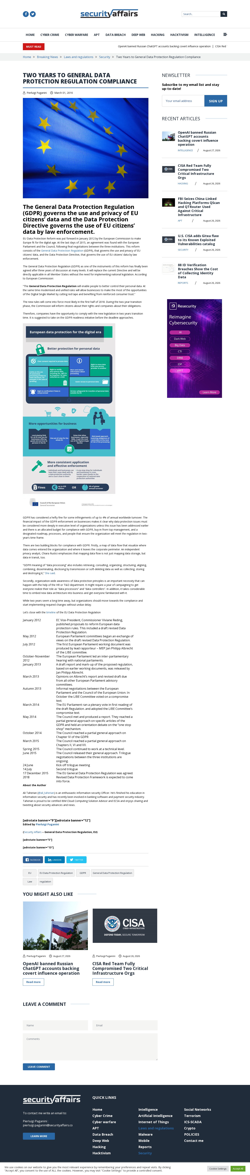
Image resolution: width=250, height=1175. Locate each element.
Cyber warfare (76, 35)
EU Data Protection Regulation (56, 873)
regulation (45, 881)
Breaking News (47, 57)
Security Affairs (33, 832)
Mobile (144, 1140)
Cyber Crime (49, 35)
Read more (33, 982)
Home (30, 35)
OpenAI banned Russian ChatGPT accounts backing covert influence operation (152, 46)
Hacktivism (179, 35)
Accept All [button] (238, 1168)
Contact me (194, 1140)
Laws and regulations (78, 57)
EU (29, 873)
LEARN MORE (39, 1136)
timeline (51, 612)
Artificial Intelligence (155, 1115)
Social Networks (197, 1109)
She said (50, 573)
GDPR (83, 873)
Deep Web (138, 35)
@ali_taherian (46, 793)
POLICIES (191, 1134)
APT (97, 35)
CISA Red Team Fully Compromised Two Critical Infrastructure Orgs (120, 968)
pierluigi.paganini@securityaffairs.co (48, 1125)
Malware (145, 1134)
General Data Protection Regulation (62, 250)
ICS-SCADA (193, 1122)
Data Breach (116, 35)
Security (104, 57)
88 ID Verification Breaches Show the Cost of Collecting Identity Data (198, 271)
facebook (35, 859)
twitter (78, 859)
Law (30, 881)
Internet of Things (153, 1122)
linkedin (56, 859)
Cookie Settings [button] (218, 1168)
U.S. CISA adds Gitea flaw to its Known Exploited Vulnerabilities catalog (198, 240)
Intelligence (204, 35)
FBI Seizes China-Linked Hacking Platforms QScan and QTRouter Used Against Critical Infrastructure (199, 206)
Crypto (189, 1128)
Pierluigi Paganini (37, 92)
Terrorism (192, 1115)
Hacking (158, 35)
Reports (183, 283)
